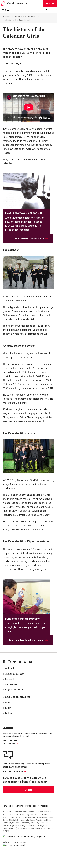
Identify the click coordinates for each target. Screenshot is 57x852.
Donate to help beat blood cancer (26, 640)
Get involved (11, 679)
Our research (11, 684)
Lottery (8, 713)
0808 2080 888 (10, 740)
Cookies (44, 806)
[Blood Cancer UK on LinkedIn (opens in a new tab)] (26, 662)
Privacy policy (32, 806)
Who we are (19, 16)
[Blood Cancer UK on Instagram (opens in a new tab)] (10, 662)
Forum (8, 708)
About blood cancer (14, 674)
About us (6, 16)
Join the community (13, 771)
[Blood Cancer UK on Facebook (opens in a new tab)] (5, 662)
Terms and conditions (13, 806)
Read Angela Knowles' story (29, 238)
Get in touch (9, 744)
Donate (28, 790)
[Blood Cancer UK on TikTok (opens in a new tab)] (31, 662)
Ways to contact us (14, 689)
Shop (7, 702)
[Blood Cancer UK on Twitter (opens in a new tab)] (16, 662)
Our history (32, 16)
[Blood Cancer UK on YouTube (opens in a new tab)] (21, 662)
